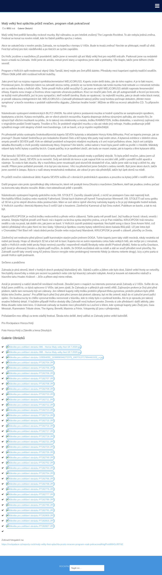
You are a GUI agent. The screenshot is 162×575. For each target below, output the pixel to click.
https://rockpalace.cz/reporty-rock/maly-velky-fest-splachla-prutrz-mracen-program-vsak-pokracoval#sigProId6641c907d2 (62, 544)
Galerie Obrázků (25, 28)
